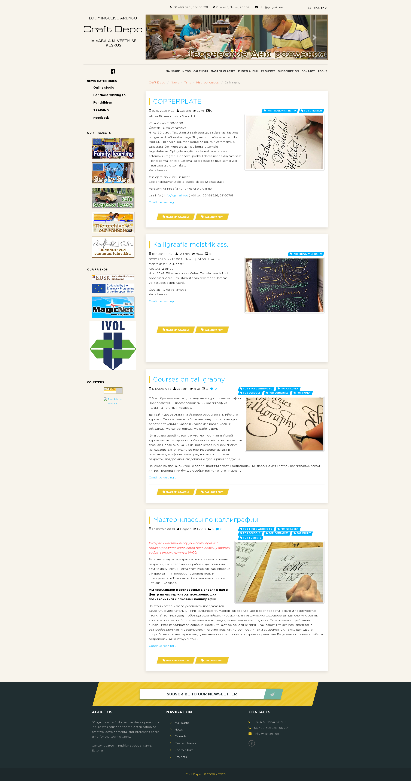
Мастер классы (207, 82)
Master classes (223, 71)
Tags (187, 82)
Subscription (288, 71)
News (186, 71)
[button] (159, 37)
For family (303, 393)
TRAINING (101, 110)
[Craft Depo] (113, 33)
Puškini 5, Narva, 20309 (233, 7)
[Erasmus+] (113, 288)
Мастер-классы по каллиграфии (205, 520)
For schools (252, 393)
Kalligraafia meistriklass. (190, 245)
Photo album (248, 71)
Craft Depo (157, 82)
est (310, 8)
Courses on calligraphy (189, 380)
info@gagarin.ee (271, 7)
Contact (308, 71)
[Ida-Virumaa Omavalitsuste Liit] (113, 345)
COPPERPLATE (177, 102)
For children (102, 102)
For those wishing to (109, 95)
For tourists (252, 538)
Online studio (103, 87)
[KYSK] (113, 277)
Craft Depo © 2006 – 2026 (206, 774)
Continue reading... (162, 202)
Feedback (101, 118)
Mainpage (173, 71)
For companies (278, 393)
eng (323, 8)
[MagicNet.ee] (113, 307)
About (322, 71)
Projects (268, 71)
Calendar (200, 71)
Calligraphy (213, 217)
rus (317, 8)
